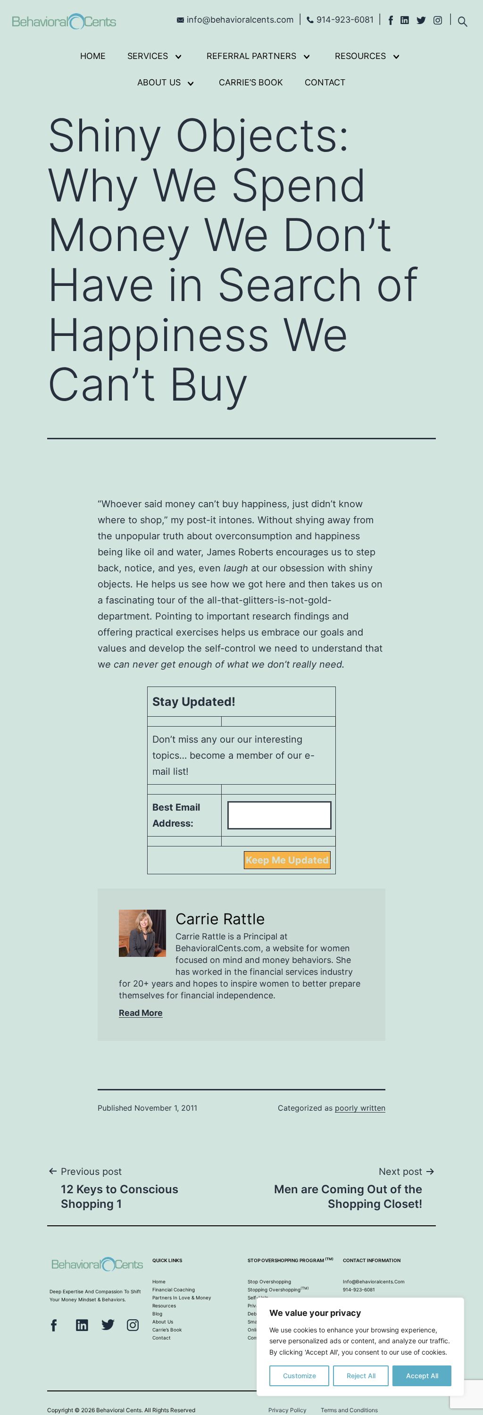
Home (93, 56)
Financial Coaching (173, 1289)
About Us (159, 82)
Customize (299, 1376)
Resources (360, 56)
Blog (157, 1313)
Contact (325, 82)
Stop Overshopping (269, 1281)
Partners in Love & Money (181, 1297)
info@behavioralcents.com (240, 20)
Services (147, 56)
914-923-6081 (345, 20)
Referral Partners (251, 56)
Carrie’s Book (251, 82)
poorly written (360, 1108)
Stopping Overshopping (278, 1289)
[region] (360, 1347)
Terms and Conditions (349, 1410)
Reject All (361, 1376)
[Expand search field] (462, 18)
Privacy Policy (287, 1410)
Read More (141, 1013)
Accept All (422, 1376)
